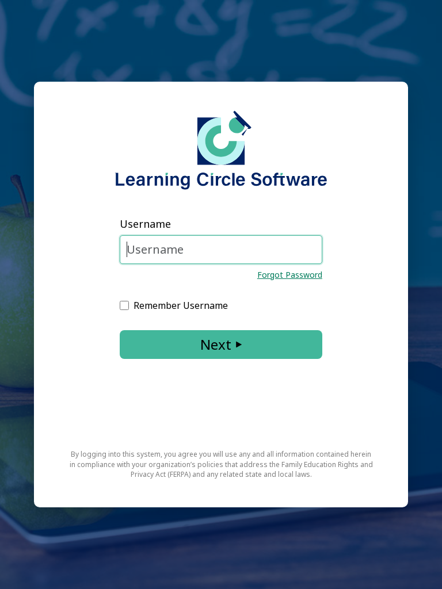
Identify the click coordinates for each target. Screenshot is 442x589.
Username (145, 224)
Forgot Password (289, 274)
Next (215, 344)
